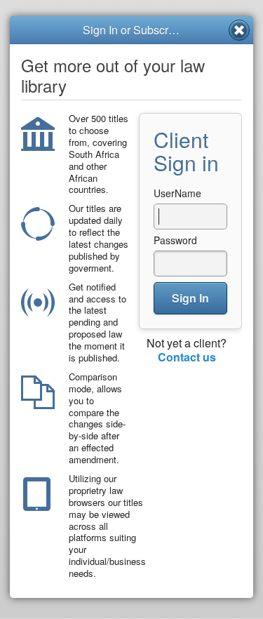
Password (175, 240)
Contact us (187, 357)
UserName (177, 193)
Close (239, 30)
